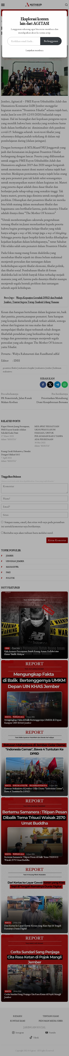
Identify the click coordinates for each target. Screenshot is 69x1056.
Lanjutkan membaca (34, 50)
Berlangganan (51, 41)
